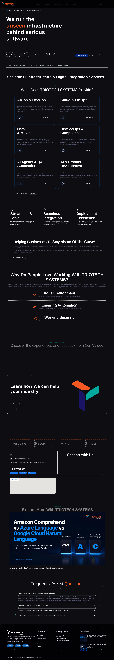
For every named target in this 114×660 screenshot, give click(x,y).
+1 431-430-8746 (61, 638)
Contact (74, 4)
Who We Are (18, 257)
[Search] (109, 4)
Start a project (81, 55)
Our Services (95, 55)
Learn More (45, 117)
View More (32, 193)
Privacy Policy (38, 657)
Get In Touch (15, 403)
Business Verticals (57, 4)
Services (47, 4)
